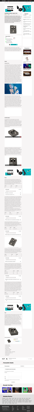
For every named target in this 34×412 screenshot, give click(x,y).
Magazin (18, 409)
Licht (12, 410)
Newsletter (5, 409)
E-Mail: (5, 378)
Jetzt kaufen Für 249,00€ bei (13, 44)
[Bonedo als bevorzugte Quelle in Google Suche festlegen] (8, 14)
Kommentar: (6, 372)
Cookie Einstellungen (24, 409)
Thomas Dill (12, 14)
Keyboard (13, 409)
